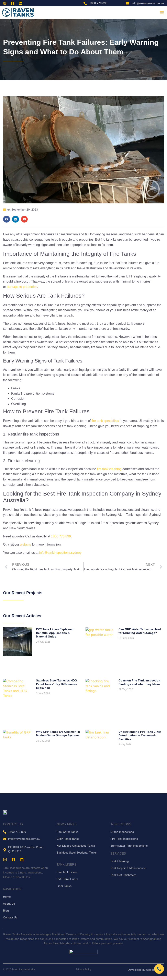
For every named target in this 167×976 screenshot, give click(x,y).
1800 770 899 (61, 536)
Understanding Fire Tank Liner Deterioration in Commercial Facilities (140, 735)
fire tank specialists (105, 420)
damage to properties (22, 286)
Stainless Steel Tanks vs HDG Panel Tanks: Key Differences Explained (56, 684)
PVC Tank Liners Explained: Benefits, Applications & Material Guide (55, 633)
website (25, 544)
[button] (161, 12)
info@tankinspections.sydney (60, 552)
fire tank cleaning (109, 469)
